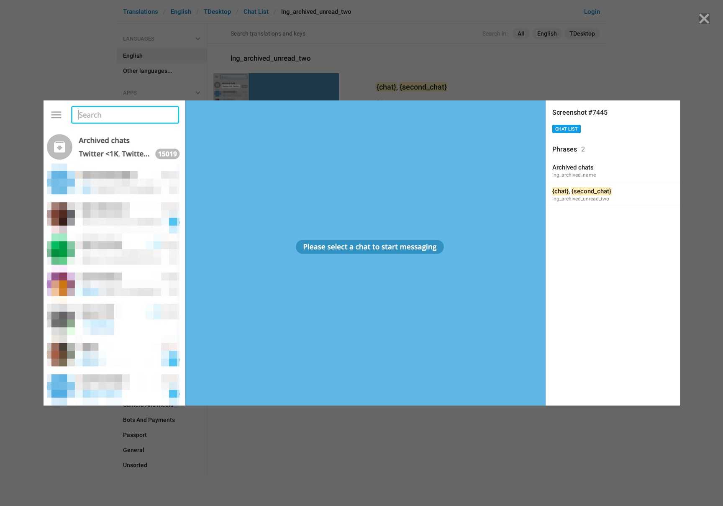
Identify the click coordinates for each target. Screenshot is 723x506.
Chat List (566, 129)
